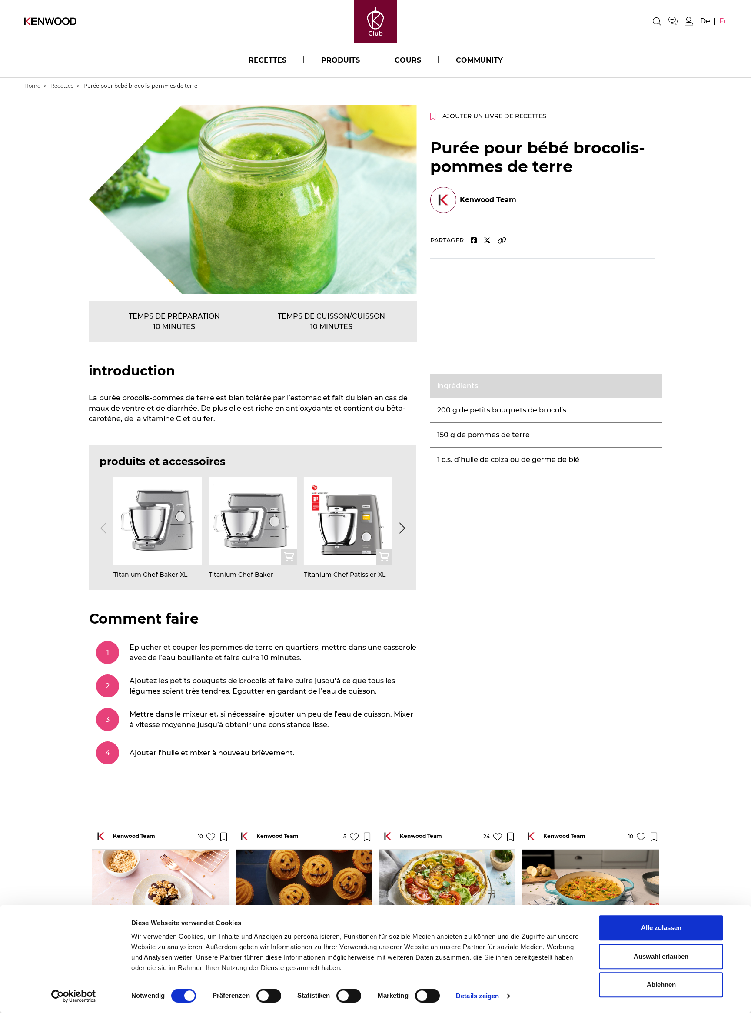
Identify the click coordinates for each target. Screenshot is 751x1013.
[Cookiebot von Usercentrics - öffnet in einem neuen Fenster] (74, 996)
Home (32, 86)
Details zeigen (477, 996)
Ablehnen (661, 984)
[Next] (400, 528)
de (705, 21)
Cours (408, 60)
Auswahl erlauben (661, 956)
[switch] (268, 996)
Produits (340, 60)
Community (479, 60)
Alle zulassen (661, 927)
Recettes (267, 60)
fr (723, 21)
